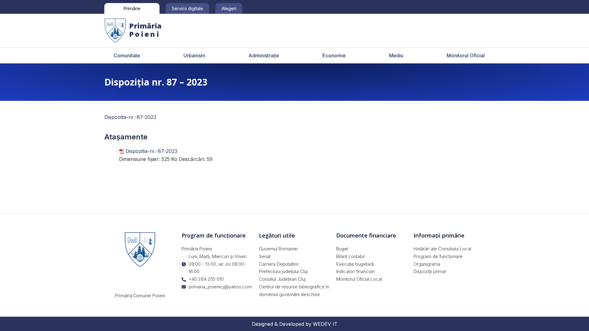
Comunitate (127, 55)
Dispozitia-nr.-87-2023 (130, 117)
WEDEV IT (325, 324)
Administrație (263, 55)
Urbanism (194, 55)
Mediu (396, 55)
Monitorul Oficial (466, 55)
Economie (334, 55)
